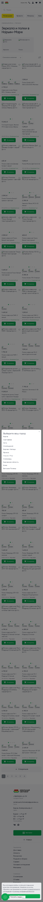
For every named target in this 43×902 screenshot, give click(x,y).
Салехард (7, 459)
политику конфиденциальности (23, 891)
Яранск (6, 452)
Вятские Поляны (9, 468)
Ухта (5, 443)
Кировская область (10, 462)
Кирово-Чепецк (9, 449)
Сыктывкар (7, 440)
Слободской (8, 446)
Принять (21, 896)
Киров (5, 436)
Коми (5, 465)
